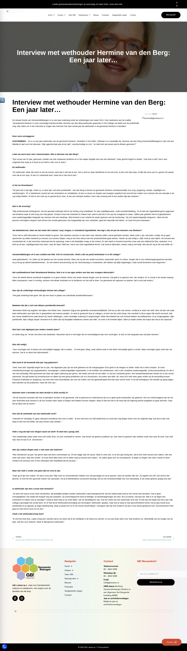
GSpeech (154, 114)
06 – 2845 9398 (110, 569)
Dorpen (60, 15)
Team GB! (72, 15)
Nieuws (96, 15)
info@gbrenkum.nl (111, 582)
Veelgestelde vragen (119, 15)
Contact (133, 15)
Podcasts (105, 15)
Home (50, 15)
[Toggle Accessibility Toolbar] (4, 646)
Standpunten (83, 15)
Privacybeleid (103, 647)
